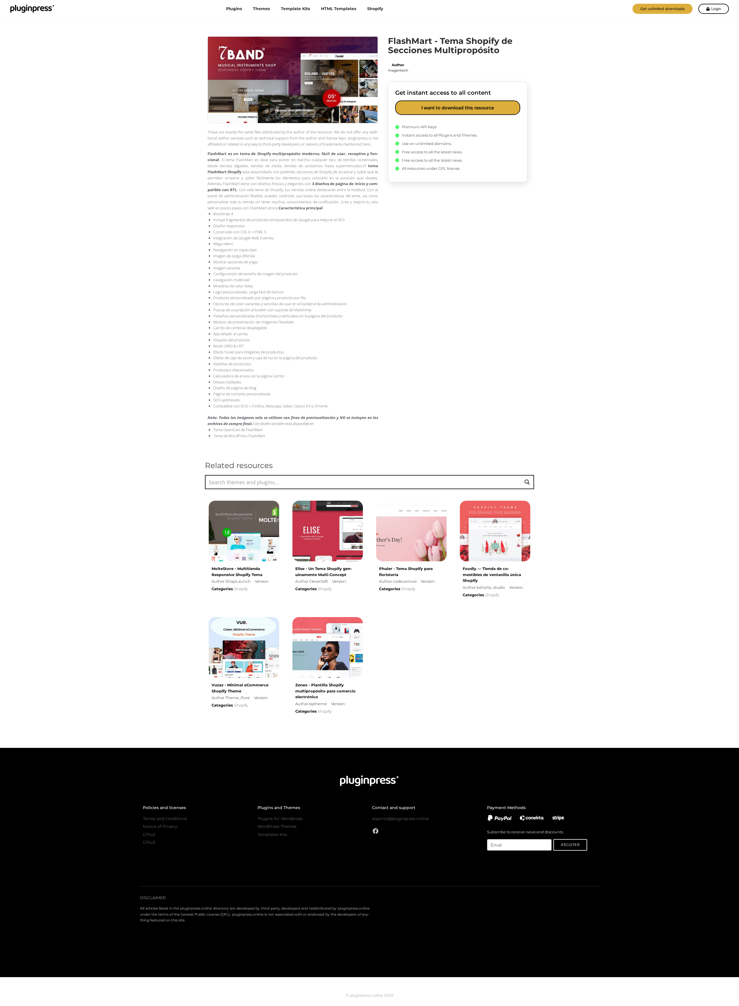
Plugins (234, 8)
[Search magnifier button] (526, 482)
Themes (261, 8)
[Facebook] (375, 831)
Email (492, 836)
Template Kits (295, 8)
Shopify (375, 8)
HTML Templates (338, 8)
